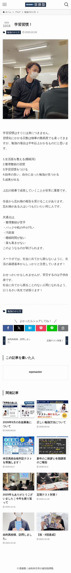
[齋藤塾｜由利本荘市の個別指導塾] (35, 4)
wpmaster (35, 371)
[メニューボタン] (4, 4)
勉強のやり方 (13, 32)
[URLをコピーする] (63, 328)
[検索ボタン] (66, 4)
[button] (8, 328)
